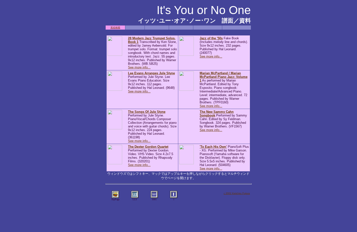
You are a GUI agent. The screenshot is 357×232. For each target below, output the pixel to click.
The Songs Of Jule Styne (146, 112)
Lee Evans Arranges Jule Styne (151, 73)
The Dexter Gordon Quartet (148, 147)
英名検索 (115, 27)
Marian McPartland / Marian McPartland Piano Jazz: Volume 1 (223, 76)
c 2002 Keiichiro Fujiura (237, 193)
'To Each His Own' (213, 147)
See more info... (139, 67)
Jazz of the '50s (211, 38)
